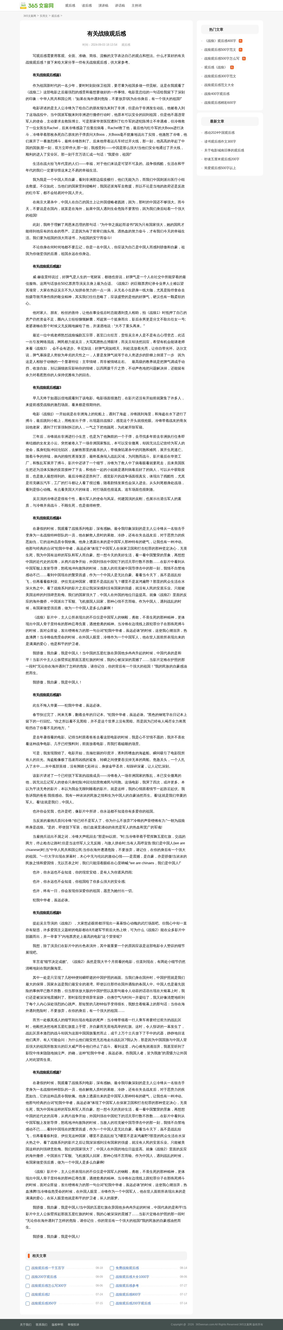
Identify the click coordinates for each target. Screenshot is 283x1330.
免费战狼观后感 (127, 1268)
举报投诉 (73, 1324)
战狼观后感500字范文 (220, 49)
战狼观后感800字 (128, 1294)
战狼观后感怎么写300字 (49, 1285)
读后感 (87, 5)
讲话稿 (120, 5)
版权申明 (57, 1324)
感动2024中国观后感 (219, 132)
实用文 (44, 15)
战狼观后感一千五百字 (48, 1268)
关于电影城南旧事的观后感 (224, 150)
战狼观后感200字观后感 (133, 1303)
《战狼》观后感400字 (220, 41)
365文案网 (29, 15)
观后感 (70, 5)
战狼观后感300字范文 (220, 76)
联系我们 (41, 1324)
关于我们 (25, 1324)
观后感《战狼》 (216, 67)
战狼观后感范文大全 (219, 85)
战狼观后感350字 (44, 1303)
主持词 (137, 5)
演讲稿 (103, 5)
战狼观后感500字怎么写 (221, 58)
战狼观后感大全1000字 (132, 1277)
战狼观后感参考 (127, 1285)
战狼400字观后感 (216, 94)
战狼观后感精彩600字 (220, 102)
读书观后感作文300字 (220, 141)
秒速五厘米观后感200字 (221, 159)
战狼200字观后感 (44, 1277)
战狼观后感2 (40, 1294)
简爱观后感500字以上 (220, 168)
